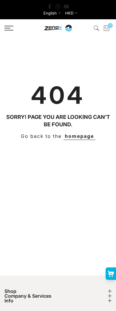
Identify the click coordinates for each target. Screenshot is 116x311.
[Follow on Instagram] (58, 6)
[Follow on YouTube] (66, 6)
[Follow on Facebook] (49, 6)
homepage (79, 136)
